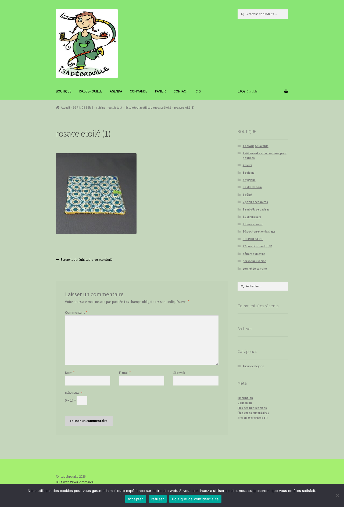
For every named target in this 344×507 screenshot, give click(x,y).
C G (198, 91)
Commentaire (76, 312)
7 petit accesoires (255, 202)
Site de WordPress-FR (253, 418)
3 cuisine (249, 172)
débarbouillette (254, 254)
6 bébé (247, 195)
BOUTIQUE (63, 91)
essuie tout (115, 107)
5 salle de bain (252, 187)
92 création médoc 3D (257, 246)
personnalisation (254, 261)
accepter (135, 499)
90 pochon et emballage (259, 231)
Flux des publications (252, 408)
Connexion (245, 403)
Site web (179, 372)
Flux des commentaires (253, 413)
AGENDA (116, 91)
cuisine (100, 107)
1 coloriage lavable (255, 146)
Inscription (245, 398)
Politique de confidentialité (195, 499)
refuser (157, 499)
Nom (69, 372)
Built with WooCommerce (74, 482)
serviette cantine (255, 268)
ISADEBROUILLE (90, 91)
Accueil (65, 107)
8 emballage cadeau (256, 209)
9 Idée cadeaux (253, 224)
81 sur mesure (252, 217)
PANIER (160, 91)
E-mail (125, 372)
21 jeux (247, 165)
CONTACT (181, 91)
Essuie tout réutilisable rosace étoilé (148, 107)
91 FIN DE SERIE (83, 107)
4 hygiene (249, 180)
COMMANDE (138, 91)
